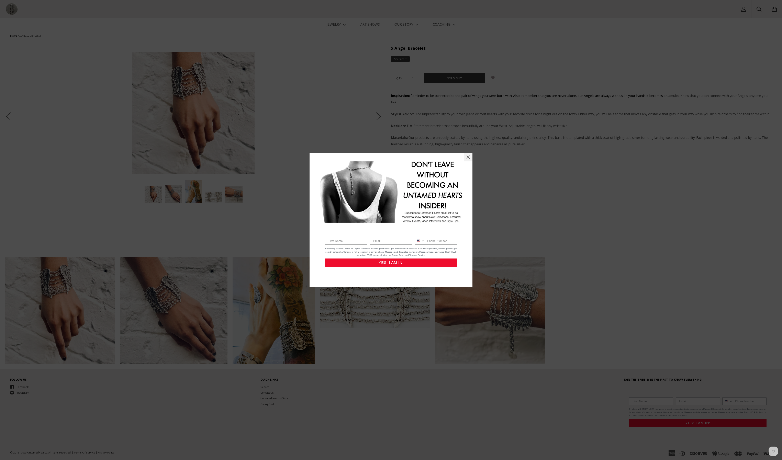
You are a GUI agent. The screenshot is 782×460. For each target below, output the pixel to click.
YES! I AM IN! (391, 263)
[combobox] (420, 240)
